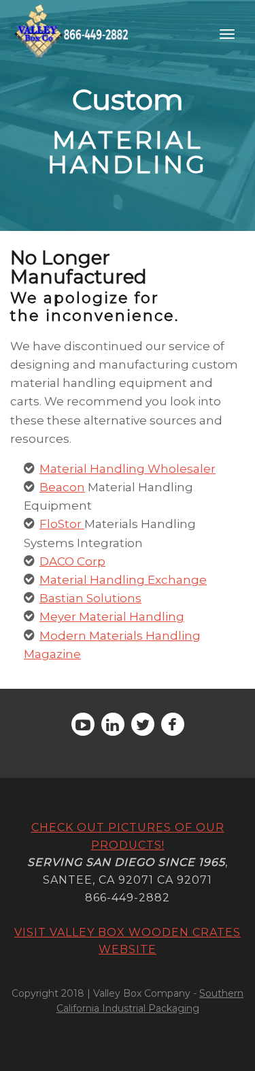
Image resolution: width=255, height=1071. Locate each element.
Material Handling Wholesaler (127, 469)
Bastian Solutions (90, 598)
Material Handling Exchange (123, 580)
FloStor (60, 524)
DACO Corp (72, 561)
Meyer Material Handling (111, 616)
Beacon (62, 487)
